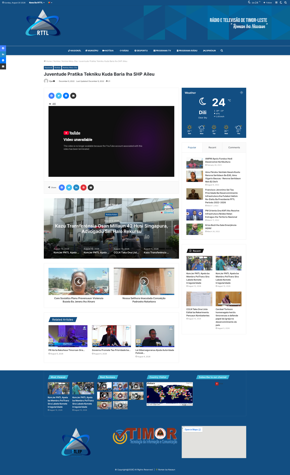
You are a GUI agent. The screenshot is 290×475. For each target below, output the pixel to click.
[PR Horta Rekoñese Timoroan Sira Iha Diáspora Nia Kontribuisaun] (67, 336)
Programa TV (163, 50)
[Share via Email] (73, 96)
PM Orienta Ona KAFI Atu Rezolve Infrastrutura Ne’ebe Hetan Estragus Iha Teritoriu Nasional (222, 213)
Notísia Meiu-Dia (69, 61)
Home (49, 61)
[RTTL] (145, 22)
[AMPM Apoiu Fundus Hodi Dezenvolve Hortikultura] (194, 162)
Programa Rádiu (187, 50)
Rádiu (125, 50)
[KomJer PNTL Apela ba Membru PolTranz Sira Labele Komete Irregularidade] (199, 263)
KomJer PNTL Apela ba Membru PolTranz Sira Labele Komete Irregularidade (111, 228)
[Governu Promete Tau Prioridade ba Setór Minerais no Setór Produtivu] (111, 336)
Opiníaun (211, 50)
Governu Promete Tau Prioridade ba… (111, 350)
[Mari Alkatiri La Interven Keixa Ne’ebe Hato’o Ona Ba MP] (120, 386)
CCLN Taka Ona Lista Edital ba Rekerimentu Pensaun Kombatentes (197, 312)
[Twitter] (59, 96)
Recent (212, 147)
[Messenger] (66, 96)
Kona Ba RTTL (36, 2)
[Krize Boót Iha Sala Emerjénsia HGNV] (194, 229)
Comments (234, 147)
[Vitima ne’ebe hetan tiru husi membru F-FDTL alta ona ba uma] (120, 405)
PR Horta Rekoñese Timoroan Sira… (66, 350)
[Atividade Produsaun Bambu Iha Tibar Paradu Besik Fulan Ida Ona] (120, 396)
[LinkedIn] (76, 188)
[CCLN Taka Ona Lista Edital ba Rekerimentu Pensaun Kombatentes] (199, 299)
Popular (192, 147)
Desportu (142, 50)
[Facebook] (51, 96)
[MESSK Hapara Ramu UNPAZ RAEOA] (104, 396)
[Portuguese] (50, 2)
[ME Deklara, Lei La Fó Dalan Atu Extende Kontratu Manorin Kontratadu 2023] (136, 386)
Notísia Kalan (111, 214)
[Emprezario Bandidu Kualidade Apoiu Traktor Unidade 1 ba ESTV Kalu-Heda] (104, 405)
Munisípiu (92, 50)
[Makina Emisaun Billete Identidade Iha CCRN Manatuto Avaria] (136, 396)
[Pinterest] (84, 188)
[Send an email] (54, 81)
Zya (51, 81)
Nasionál (75, 50)
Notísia (109, 50)
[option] (111, 228)
